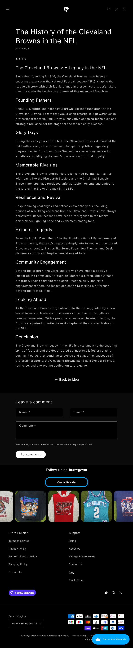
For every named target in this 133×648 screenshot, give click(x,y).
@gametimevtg (66, 482)
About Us (74, 548)
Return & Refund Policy (23, 556)
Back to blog (69, 379)
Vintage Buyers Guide (82, 556)
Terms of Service (19, 540)
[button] (7, 9)
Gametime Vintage (38, 635)
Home (72, 540)
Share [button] (22, 58)
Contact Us (15, 572)
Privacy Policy (17, 548)
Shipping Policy (18, 564)
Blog (71, 572)
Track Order (76, 580)
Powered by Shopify (58, 635)
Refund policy (79, 635)
